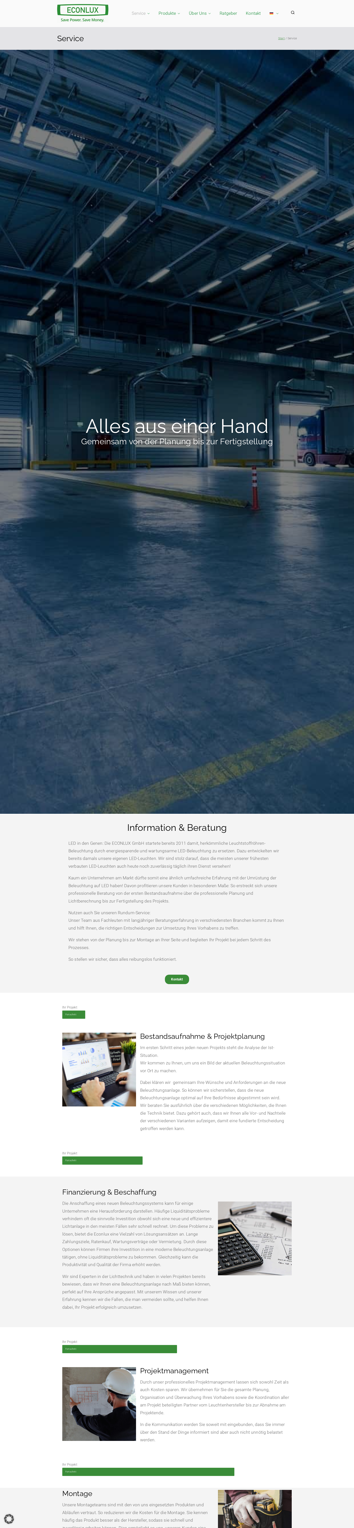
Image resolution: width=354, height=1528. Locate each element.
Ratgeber (228, 13)
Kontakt (253, 13)
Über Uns (198, 13)
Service (139, 13)
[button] (148, 13)
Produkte (167, 13)
